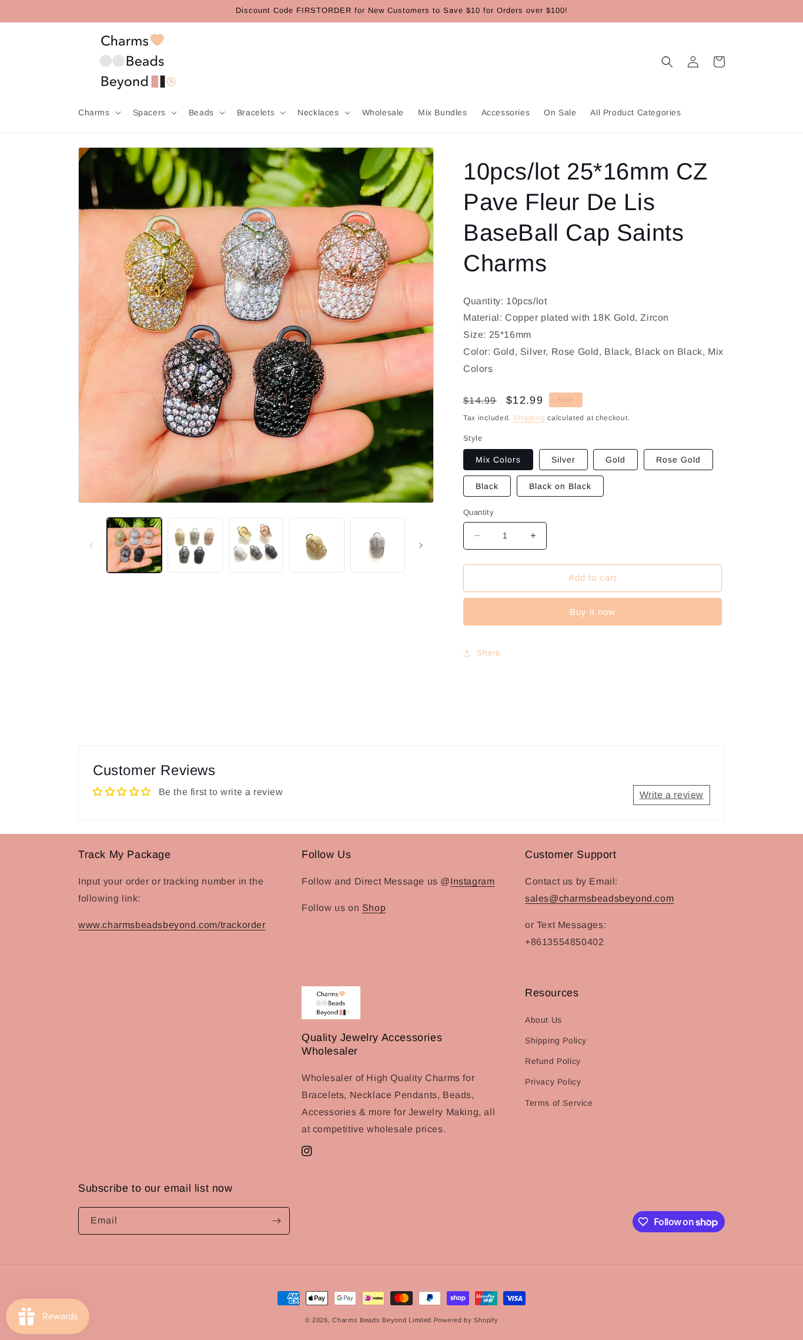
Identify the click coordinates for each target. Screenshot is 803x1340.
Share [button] (489, 652)
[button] (98, 112)
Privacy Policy (553, 1081)
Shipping (529, 418)
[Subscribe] (276, 1221)
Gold (615, 459)
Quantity (478, 512)
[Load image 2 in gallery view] (195, 545)
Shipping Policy (556, 1040)
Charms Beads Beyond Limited (381, 1320)
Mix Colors (498, 459)
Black (487, 486)
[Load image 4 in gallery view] (316, 545)
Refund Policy (553, 1061)
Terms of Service (559, 1103)
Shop (374, 908)
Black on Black (560, 486)
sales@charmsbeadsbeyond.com (599, 898)
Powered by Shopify (466, 1320)
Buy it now (592, 612)
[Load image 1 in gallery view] (134, 545)
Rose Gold (678, 459)
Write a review (672, 795)
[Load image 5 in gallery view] (377, 545)
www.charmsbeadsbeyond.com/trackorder (172, 925)
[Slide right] (421, 545)
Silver (563, 459)
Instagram (472, 881)
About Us (543, 1020)
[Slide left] (91, 545)
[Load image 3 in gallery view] (256, 545)
